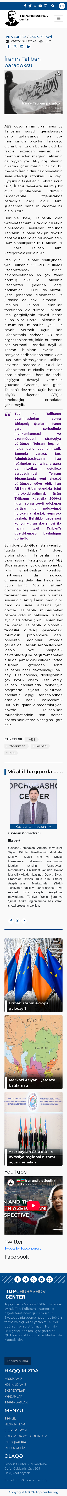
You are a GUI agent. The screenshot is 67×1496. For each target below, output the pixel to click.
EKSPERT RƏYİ (15, 1430)
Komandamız (15, 1384)
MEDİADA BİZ (14, 1448)
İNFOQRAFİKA (15, 1442)
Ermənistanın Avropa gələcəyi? (29, 1006)
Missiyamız (13, 1379)
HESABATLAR (14, 1424)
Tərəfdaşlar (16, 1402)
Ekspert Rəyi (41, 37)
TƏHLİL (10, 1418)
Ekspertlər (14, 1390)
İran (12, 753)
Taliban (41, 746)
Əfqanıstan (17, 746)
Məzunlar (13, 1396)
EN (62, 5)
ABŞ (32, 739)
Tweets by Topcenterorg (23, 1248)
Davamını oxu (17, 1361)
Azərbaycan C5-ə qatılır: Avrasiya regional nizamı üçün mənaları (32, 1157)
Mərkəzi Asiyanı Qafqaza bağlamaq (32, 1082)
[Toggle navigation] (58, 18)
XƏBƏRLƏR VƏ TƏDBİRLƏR (25, 1436)
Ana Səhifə (16, 37)
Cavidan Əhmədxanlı (32, 826)
